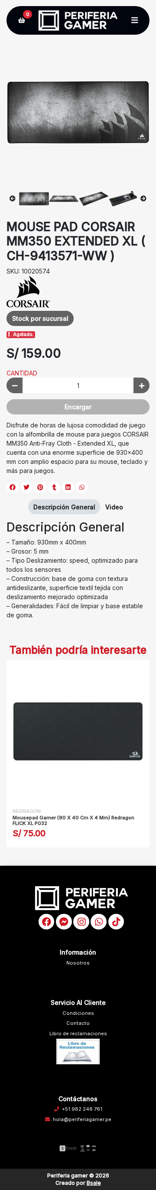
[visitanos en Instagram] (81, 922)
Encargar (78, 407)
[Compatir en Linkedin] (68, 487)
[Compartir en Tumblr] (54, 487)
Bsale (94, 1183)
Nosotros (78, 963)
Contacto (78, 1023)
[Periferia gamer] (78, 20)
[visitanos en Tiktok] (116, 922)
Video (114, 507)
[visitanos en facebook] (47, 922)
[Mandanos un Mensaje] (64, 922)
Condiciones (78, 1013)
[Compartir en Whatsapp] (82, 487)
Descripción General (64, 507)
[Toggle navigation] (134, 20)
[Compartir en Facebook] (12, 487)
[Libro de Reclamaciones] (78, 1051)
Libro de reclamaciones (78, 1033)
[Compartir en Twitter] (26, 487)
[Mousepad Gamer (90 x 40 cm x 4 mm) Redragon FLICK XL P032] (78, 731)
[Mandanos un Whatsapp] (99, 922)
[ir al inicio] (81, 898)
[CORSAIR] (28, 291)
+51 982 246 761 (82, 1109)
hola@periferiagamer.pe (82, 1119)
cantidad (21, 373)
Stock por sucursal (40, 318)
